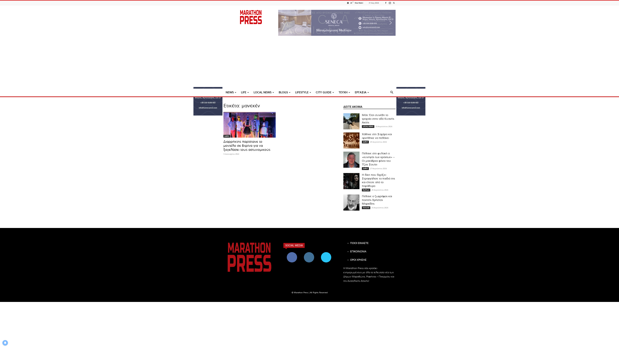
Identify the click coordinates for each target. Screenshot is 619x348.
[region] (337, 23)
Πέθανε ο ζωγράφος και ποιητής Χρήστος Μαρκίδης (377, 200)
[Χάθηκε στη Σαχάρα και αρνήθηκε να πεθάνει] (351, 140)
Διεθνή (226, 136)
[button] (337, 23)
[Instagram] (390, 3)
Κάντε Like (292, 253)
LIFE (243, 92)
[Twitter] (394, 3)
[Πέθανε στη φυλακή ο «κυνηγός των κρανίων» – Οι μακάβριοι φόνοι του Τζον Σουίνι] (351, 160)
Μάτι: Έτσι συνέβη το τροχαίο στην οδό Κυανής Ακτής (378, 119)
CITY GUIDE (323, 92)
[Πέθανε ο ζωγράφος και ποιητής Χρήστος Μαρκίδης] (351, 202)
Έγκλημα (366, 190)
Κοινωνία (366, 207)
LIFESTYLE (302, 92)
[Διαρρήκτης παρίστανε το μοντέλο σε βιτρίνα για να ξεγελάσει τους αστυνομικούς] (249, 125)
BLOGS (283, 92)
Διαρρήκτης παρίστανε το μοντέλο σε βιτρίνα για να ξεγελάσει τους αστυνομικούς (246, 145)
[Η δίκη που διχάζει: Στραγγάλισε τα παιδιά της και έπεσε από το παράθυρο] (351, 181)
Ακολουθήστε (309, 253)
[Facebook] (386, 3)
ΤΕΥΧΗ (343, 92)
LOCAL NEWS (262, 92)
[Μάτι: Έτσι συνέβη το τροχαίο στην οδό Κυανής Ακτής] (351, 121)
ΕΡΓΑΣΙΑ (360, 92)
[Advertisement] (309, 64)
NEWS (230, 92)
